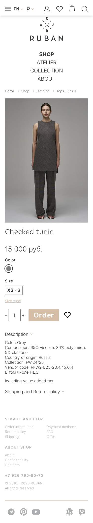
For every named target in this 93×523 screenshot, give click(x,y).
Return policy (15, 432)
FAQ (50, 432)
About (10, 455)
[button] (42, 218)
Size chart (13, 301)
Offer (51, 436)
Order (43, 315)
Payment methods (61, 427)
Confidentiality (16, 460)
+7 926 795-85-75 (24, 475)
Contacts (12, 465)
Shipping (12, 436)
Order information (19, 427)
